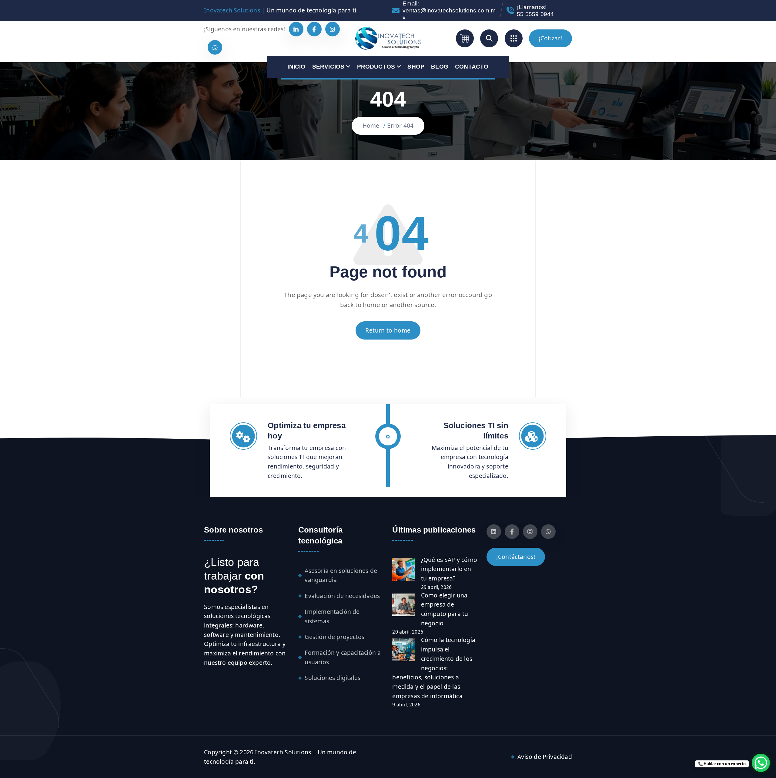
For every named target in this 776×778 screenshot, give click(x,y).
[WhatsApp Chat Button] (761, 763)
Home (371, 125)
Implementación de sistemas (332, 616)
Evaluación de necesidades (342, 596)
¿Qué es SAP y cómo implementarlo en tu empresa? (449, 569)
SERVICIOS (328, 66)
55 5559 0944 (535, 14)
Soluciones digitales (332, 678)
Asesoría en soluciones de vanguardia (341, 575)
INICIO (296, 66)
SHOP (415, 66)
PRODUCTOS (376, 66)
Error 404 (400, 125)
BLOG (439, 66)
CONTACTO (472, 66)
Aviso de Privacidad (544, 757)
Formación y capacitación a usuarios (343, 657)
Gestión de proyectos (334, 637)
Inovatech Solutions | (234, 10)
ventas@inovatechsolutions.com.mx (449, 14)
